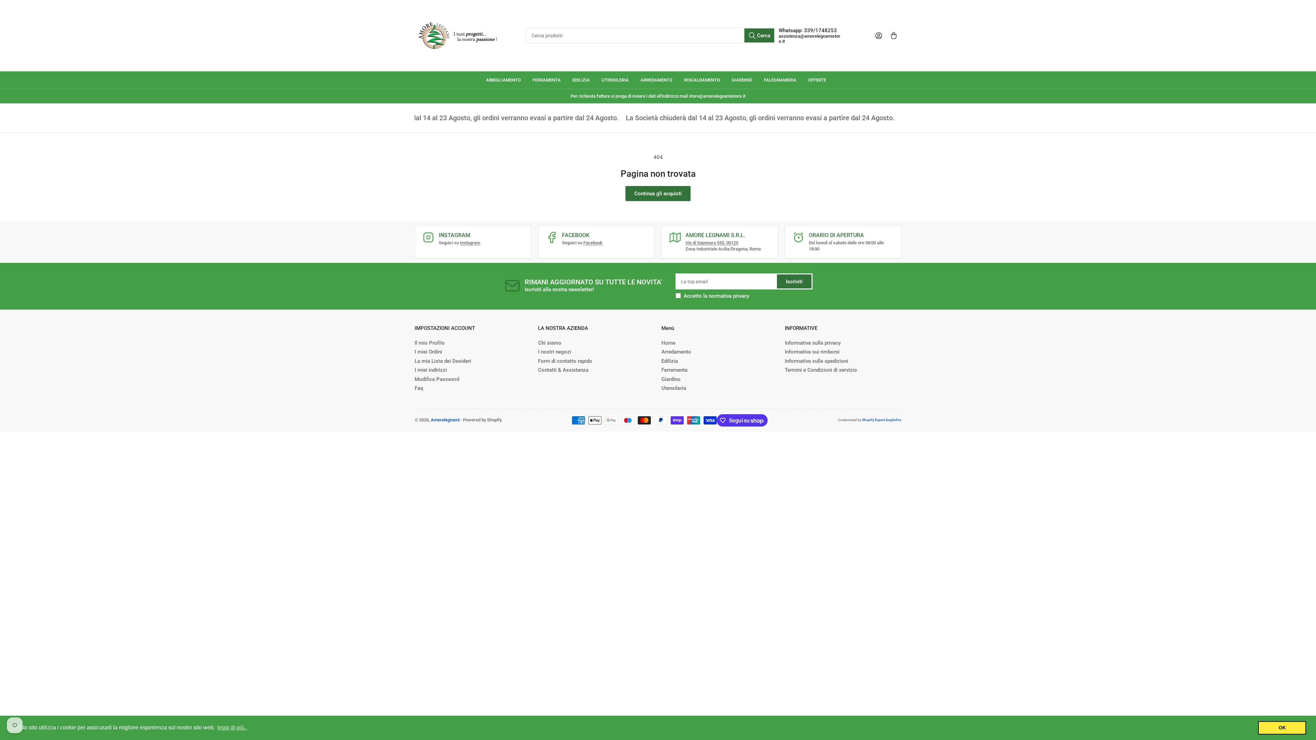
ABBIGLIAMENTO (503, 80)
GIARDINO (742, 80)
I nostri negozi (554, 352)
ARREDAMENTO (656, 80)
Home (668, 343)
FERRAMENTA (547, 80)
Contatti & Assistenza (563, 370)
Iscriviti (794, 282)
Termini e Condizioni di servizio (821, 370)
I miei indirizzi (431, 370)
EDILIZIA (581, 80)
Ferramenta (674, 370)
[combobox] (650, 35)
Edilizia (669, 361)
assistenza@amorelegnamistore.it (809, 39)
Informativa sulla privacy (813, 343)
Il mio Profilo (430, 343)
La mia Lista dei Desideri (443, 361)
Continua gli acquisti (658, 193)
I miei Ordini (428, 352)
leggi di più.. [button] (232, 727)
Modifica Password (437, 379)
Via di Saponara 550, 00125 (711, 242)
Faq (419, 388)
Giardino (671, 379)
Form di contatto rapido (565, 361)
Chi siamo (549, 343)
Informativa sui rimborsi (812, 352)
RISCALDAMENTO (702, 80)
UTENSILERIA (615, 80)
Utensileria (673, 388)
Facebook (592, 242)
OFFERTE (817, 80)
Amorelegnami (445, 419)
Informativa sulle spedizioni (816, 361)
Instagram (470, 242)
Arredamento (676, 352)
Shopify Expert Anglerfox (881, 420)
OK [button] (1282, 727)
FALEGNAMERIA (780, 80)
